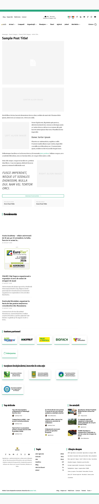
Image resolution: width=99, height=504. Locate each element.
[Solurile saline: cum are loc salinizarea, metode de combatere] (39, 422)
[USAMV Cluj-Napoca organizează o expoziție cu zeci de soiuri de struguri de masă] (72, 433)
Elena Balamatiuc (52, 415)
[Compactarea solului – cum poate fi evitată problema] (6, 422)
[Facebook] (77, 17)
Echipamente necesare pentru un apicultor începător (52, 430)
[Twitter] (21, 454)
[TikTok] (88, 17)
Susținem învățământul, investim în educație (24, 366)
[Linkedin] (80, 17)
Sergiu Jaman (84, 415)
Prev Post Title (9, 204)
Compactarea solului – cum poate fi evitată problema (21, 420)
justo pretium (44, 153)
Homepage (5, 34)
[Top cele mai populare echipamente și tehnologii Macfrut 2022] (6, 412)
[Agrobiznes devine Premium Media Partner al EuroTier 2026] (72, 412)
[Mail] (84, 17)
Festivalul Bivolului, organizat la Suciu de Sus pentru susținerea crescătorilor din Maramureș (16, 303)
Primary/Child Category (25, 34)
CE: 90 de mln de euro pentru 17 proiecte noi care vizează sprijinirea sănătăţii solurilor (54, 411)
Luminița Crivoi (18, 415)
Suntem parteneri (12, 331)
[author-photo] (13, 416)
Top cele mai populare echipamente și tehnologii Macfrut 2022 (20, 411)
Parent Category (13, 34)
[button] (92, 24)
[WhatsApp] (91, 17)
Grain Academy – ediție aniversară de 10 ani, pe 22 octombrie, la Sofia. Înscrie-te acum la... (16, 238)
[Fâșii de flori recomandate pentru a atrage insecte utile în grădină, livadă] (6, 430)
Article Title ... (35, 34)
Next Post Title (41, 204)
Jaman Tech (33, 490)
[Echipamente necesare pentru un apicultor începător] (39, 431)
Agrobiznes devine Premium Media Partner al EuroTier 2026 (87, 411)
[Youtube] (95, 17)
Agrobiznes (50, 435)
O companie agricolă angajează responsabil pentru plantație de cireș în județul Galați (87, 422)
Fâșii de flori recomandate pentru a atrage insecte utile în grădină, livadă (21, 429)
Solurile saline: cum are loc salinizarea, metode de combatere (53, 421)
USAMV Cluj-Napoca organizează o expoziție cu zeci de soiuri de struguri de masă (16, 278)
